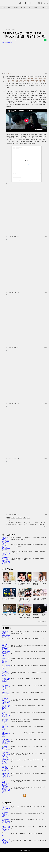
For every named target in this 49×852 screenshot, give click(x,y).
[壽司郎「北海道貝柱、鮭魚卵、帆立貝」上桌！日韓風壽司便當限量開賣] (6, 761)
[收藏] (3, 85)
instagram (8, 73)
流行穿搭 (16, 7)
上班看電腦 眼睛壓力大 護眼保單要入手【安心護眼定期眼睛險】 (39, 583)
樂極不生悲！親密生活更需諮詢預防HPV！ (9, 615)
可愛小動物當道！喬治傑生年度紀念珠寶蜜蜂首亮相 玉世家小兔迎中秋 (40, 616)
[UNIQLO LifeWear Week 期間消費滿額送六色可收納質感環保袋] (6, 728)
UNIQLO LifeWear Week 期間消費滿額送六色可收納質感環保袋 (27, 726)
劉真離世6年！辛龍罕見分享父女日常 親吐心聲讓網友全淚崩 (26, 833)
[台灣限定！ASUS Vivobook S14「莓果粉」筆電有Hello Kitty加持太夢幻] (6, 768)
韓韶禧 (8, 517)
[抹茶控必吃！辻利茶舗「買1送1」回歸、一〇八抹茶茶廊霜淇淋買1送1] (6, 687)
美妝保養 (23, 7)
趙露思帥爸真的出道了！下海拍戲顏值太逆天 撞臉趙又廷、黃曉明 (24, 583)
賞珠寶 (35, 7)
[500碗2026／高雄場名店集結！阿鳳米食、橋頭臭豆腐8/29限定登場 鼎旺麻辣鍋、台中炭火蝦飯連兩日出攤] (6, 721)
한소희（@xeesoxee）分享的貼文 (26, 180)
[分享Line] (3, 81)
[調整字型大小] (3, 90)
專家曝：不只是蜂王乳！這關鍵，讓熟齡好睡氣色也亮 (9, 582)
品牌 (28, 517)
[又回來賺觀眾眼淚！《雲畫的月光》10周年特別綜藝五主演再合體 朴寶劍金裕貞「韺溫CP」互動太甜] (6, 560)
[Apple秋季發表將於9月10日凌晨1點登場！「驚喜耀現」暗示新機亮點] (6, 667)
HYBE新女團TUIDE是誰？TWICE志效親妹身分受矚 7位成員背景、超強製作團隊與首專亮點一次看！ (24, 616)
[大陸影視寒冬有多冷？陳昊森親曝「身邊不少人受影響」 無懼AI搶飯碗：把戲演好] (6, 553)
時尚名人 (9, 7)
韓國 (24, 517)
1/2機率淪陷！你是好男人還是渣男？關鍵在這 (9, 598)
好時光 (29, 7)
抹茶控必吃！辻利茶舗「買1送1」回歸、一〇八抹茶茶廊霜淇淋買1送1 (29, 685)
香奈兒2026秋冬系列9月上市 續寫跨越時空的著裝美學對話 (26, 679)
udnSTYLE (4, 29)
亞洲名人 (15, 29)
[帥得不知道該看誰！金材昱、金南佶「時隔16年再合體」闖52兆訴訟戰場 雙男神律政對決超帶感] (6, 788)
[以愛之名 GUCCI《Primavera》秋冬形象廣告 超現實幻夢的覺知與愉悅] (6, 714)
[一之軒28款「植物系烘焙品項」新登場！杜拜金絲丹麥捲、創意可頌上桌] (6, 674)
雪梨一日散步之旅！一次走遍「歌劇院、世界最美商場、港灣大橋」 (28, 638)
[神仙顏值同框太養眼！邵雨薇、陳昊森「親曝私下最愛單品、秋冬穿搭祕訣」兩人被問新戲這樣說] (6, 782)
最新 (3, 7)
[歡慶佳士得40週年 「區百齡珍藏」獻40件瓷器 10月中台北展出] (6, 694)
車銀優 (13, 517)
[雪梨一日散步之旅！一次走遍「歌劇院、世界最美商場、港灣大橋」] (6, 640)
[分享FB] (3, 76)
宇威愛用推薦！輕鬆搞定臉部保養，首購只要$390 (39, 598)
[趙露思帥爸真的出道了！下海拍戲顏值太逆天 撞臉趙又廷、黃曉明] (6, 814)
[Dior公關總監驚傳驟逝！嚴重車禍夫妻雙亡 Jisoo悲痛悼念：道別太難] (6, 842)
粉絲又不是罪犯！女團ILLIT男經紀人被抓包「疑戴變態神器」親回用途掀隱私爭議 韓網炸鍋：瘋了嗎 (24, 599)
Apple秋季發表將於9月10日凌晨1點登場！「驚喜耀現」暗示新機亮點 (28, 665)
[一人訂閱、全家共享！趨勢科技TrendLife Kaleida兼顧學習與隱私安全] (6, 748)
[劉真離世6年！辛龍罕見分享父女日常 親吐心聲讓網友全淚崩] (6, 835)
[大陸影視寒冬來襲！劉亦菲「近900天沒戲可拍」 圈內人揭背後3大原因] (6, 821)
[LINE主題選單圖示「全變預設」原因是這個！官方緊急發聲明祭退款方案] (6, 653)
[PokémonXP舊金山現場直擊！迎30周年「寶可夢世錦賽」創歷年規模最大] (6, 775)
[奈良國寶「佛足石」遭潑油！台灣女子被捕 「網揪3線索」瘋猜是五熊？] (6, 808)
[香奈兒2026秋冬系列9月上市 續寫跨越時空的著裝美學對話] (6, 680)
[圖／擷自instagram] (24, 57)
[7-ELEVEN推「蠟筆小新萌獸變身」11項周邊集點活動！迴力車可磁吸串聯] (6, 741)
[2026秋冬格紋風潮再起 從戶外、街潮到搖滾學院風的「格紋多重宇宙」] (6, 707)
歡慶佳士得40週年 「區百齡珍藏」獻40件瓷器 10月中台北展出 (27, 692)
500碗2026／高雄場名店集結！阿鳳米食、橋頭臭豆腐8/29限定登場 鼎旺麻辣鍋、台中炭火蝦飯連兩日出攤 (28, 720)
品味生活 (41, 7)
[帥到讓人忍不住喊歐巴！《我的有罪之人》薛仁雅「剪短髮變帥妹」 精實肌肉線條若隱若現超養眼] (6, 539)
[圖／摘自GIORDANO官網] (26, 209)
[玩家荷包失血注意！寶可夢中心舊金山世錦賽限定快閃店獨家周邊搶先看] (6, 660)
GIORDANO (19, 517)
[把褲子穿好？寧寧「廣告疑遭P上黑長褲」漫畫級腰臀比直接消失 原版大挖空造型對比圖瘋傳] (6, 546)
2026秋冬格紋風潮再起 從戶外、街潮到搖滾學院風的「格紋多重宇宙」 (29, 706)
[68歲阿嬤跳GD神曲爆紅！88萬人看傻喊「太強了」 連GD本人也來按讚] (6, 828)
